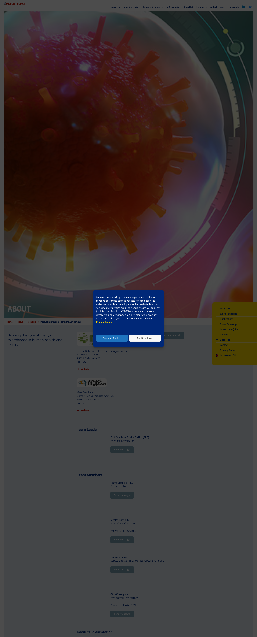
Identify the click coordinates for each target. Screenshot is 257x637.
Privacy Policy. (104, 322)
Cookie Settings (145, 338)
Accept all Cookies (112, 338)
